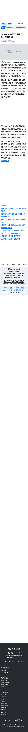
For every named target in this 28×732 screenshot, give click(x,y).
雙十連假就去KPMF (14, 271)
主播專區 (3, 701)
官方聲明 (3, 712)
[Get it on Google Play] (19, 720)
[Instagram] (15, 661)
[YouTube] (18, 661)
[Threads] (12, 661)
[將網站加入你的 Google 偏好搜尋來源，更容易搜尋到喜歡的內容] (14, 292)
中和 (24, 264)
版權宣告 (3, 687)
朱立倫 (13, 264)
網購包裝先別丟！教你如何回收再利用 (14, 284)
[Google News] (21, 661)
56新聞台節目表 (5, 672)
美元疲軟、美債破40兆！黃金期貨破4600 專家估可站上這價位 (16, 27)
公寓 (19, 264)
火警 (3, 264)
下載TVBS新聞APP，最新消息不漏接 (14, 288)
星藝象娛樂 (4, 703)
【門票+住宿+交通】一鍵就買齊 (14, 275)
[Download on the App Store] (9, 720)
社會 (6, 31)
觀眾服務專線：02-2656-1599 (14, 657)
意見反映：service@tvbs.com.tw (14, 655)
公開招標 (3, 707)
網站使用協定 (4, 684)
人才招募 (3, 699)
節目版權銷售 (4, 705)
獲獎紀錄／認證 (5, 714)
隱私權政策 (4, 680)
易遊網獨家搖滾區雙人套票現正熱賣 (14, 273)
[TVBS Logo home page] (6, 24)
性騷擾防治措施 (5, 682)
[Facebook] (6, 661)
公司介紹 (3, 694)
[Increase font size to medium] (19, 23)
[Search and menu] (25, 23)
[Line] (9, 661)
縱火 (8, 264)
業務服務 (3, 710)
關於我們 (3, 670)
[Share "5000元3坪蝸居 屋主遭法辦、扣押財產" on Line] (22, 23)
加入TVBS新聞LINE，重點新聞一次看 (14, 290)
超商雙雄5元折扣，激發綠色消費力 (14, 280)
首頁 (2, 31)
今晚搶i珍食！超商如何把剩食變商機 (14, 282)
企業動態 (3, 697)
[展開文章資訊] (25, 41)
